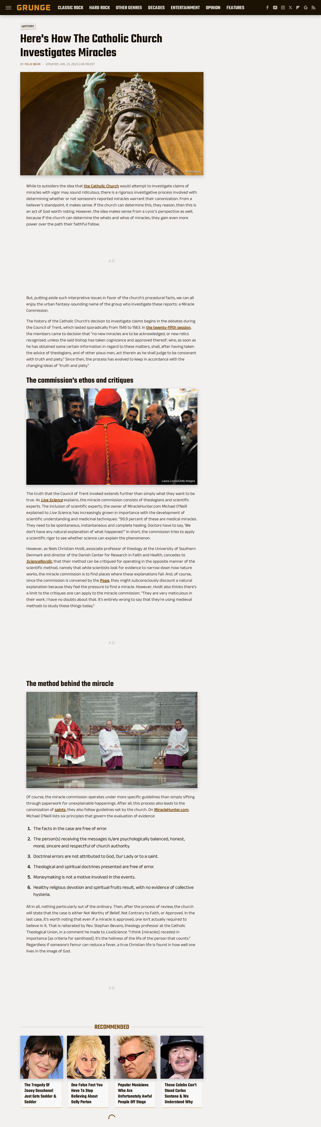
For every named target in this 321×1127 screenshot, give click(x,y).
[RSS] (313, 7)
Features (235, 8)
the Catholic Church (101, 186)
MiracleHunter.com (171, 809)
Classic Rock (70, 8)
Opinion (213, 8)
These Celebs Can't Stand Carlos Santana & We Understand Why (180, 1093)
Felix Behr (32, 64)
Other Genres (129, 8)
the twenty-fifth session (168, 327)
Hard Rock (99, 8)
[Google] (306, 7)
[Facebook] (267, 7)
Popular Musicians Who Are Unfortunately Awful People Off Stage (135, 1093)
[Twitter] (290, 7)
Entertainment (185, 8)
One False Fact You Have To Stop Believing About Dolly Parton (87, 1093)
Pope (104, 580)
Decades (156, 8)
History (28, 26)
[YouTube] (275, 7)
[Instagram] (283, 7)
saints (60, 809)
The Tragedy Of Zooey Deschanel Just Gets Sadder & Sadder (40, 1093)
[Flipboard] (298, 7)
